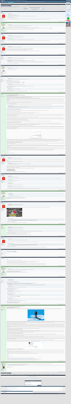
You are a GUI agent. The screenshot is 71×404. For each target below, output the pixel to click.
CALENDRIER (48, 374)
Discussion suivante (35, 376)
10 (4, 199)
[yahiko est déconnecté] (3, 367)
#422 (64, 22)
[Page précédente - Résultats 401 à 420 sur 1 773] (53, 5)
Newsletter (17, 0)
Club (25, 0)
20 (56, 5)
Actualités (10, 374)
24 (59, 5)
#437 (64, 266)
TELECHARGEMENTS (26, 374)
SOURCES (35, 374)
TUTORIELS (14, 374)
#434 (64, 236)
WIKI (42, 374)
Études (22, 0)
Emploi (20, 0)
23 (58, 5)
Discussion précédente (31, 376)
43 (4, 370)
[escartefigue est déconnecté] (3, 27)
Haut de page (64, 393)
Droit (23, 0)
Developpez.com (62, 393)
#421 (64, 11)
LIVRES (21, 374)
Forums (7, 0)
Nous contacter (59, 393)
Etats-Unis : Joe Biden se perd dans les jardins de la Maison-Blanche (13, 302)
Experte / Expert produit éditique (28, 384)
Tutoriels (10, 0)
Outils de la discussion (61, 10)
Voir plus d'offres (39, 385)
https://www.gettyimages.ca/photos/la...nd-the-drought (28, 49)
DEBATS (39, 374)
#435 (64, 249)
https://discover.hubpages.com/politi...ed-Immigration (11, 221)
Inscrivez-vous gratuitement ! (10, 2)
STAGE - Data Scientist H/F (27, 382)
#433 (64, 224)
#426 (64, 65)
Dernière (64, 5)
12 (54, 5)
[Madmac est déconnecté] (3, 16)
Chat (15, 0)
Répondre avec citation (61, 21)
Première (52, 5)
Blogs (13, 0)
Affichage (64, 10)
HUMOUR (54, 374)
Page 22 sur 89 (50, 5)
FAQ (11, 0)
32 (61, 5)
